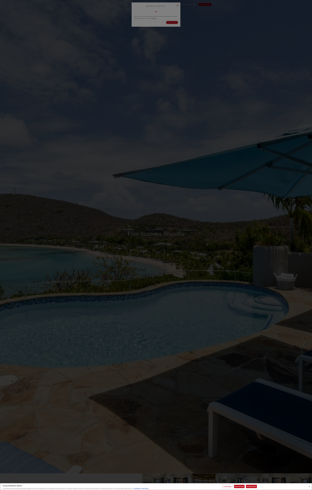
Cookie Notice (137, 488)
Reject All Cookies (239, 486)
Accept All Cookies (251, 486)
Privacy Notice (144, 488)
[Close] (309, 486)
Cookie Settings (227, 486)
